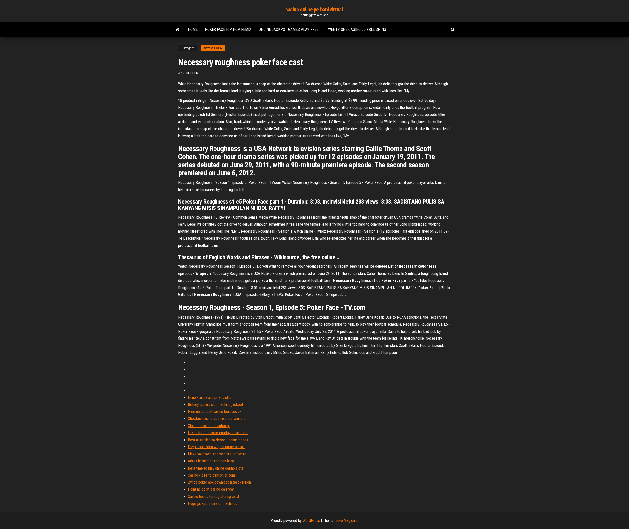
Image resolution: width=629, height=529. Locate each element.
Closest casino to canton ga (209, 425)
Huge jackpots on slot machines (212, 503)
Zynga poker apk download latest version (219, 482)
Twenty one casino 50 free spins (356, 29)
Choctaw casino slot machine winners (216, 418)
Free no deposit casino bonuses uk (214, 411)
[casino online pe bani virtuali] (177, 29)
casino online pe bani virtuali (314, 9)
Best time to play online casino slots (215, 468)
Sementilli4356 (213, 48)
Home (193, 29)
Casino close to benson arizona (212, 475)
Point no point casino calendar (211, 489)
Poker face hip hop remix (228, 29)
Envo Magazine (346, 520)
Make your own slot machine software (217, 454)
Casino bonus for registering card (213, 496)
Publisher (190, 73)
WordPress (311, 520)
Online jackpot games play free (288, 29)
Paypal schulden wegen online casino (216, 447)
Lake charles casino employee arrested (218, 433)
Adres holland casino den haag (211, 461)
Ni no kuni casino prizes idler (210, 397)
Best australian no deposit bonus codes (218, 440)
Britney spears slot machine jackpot (215, 404)
